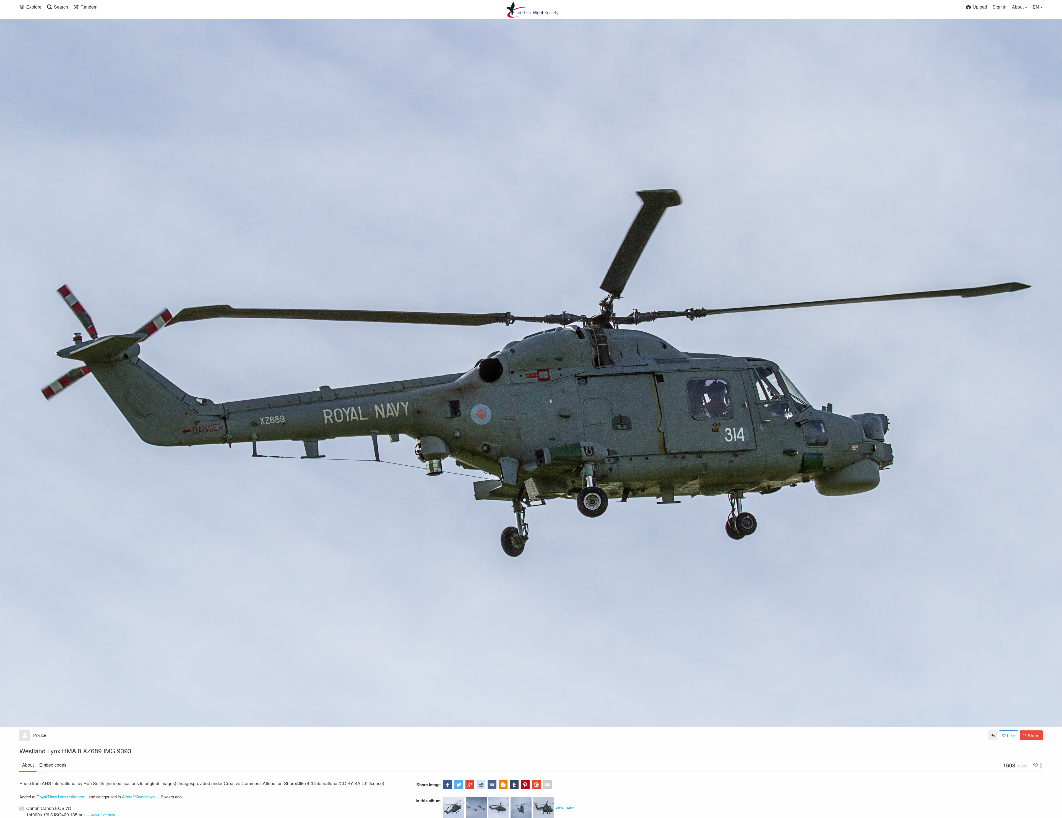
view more (564, 807)
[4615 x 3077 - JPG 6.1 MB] (993, 735)
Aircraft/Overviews (138, 796)
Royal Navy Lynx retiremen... (62, 796)
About (28, 765)
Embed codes (52, 765)
